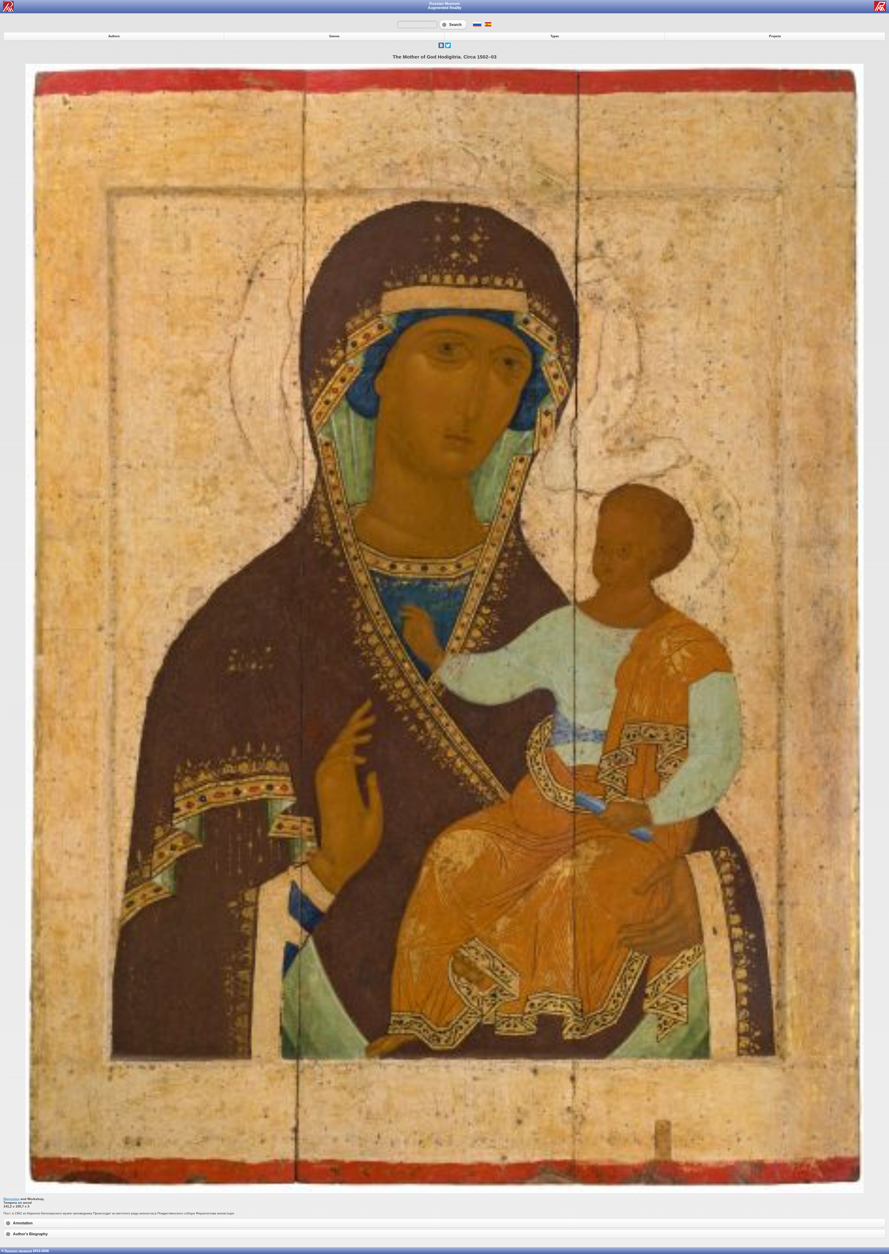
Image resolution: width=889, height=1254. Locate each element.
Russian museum (18, 1251)
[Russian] (477, 25)
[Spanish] (488, 25)
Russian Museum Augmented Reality (444, 6)
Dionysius (11, 1199)
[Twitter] (448, 45)
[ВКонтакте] (441, 45)
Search (453, 24)
